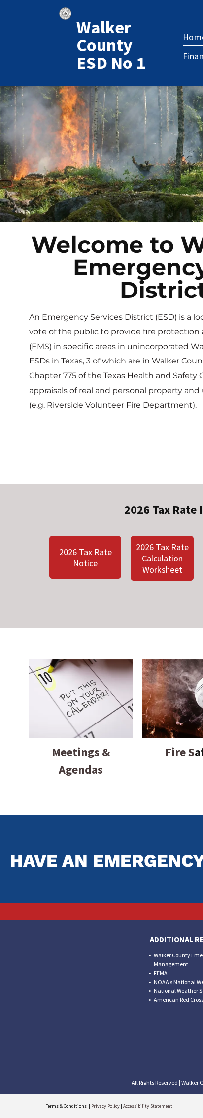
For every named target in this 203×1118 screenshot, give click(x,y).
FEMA (161, 973)
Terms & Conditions (66, 1106)
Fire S (180, 751)
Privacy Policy (105, 1106)
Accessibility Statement (147, 1106)
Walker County (104, 36)
